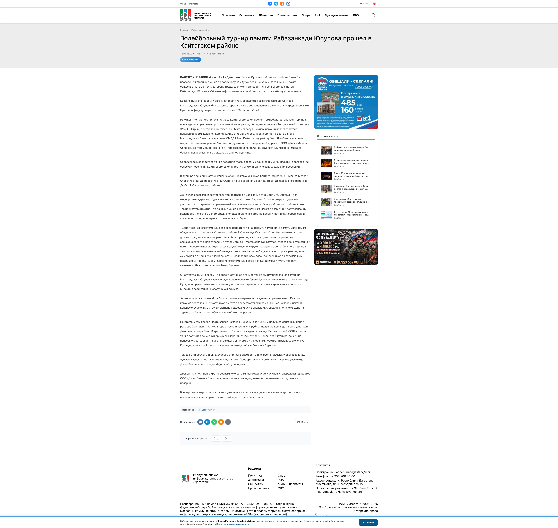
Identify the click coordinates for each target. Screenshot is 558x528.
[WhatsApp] (214, 422)
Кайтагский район (200, 30)
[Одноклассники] (282, 3)
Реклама (193, 3)
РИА (317, 15)
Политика (228, 15)
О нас (183, 3)
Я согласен (368, 522)
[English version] (374, 4)
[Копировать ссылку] (228, 422)
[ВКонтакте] (270, 3)
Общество (266, 15)
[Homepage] (195, 15)
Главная (184, 30)
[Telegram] (276, 3)
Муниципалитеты (336, 15)
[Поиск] (373, 15)
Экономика (246, 15)
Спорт (306, 15)
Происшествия (287, 15)
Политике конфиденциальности (232, 524)
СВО (356, 15)
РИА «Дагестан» (204, 409)
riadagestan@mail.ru (360, 472)
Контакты (364, 3)
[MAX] (288, 3)
